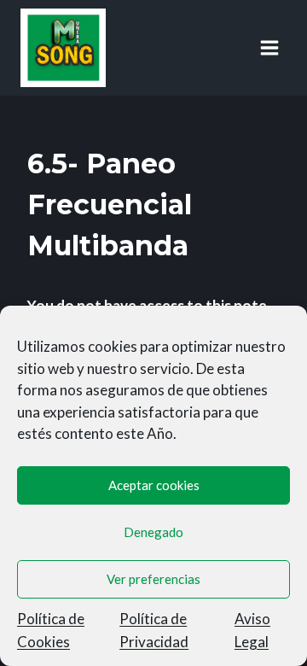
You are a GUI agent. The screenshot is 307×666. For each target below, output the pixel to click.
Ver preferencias (153, 579)
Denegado (153, 532)
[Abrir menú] (269, 47)
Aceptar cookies (154, 485)
